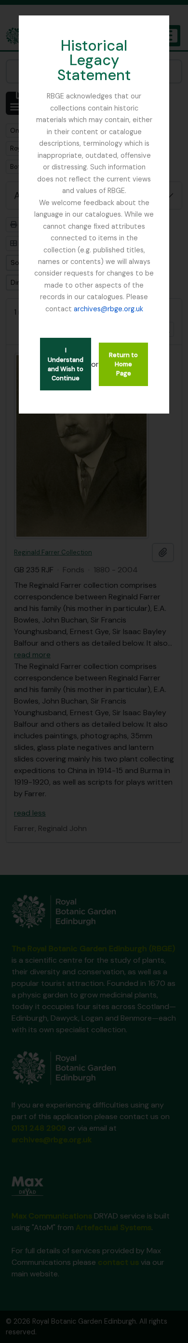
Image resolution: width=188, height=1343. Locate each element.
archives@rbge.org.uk (108, 309)
